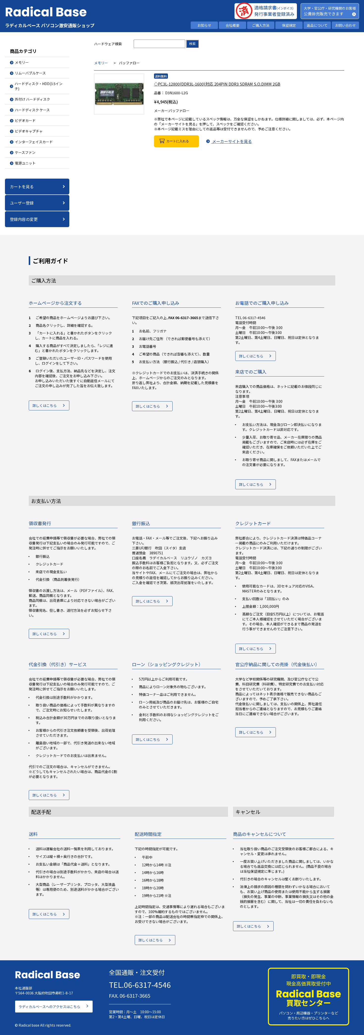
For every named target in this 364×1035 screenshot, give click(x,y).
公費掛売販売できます (323, 14)
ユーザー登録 (22, 203)
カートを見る (22, 186)
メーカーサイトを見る (231, 141)
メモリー (101, 62)
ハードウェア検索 (108, 43)
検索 (192, 44)
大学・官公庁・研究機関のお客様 (330, 8)
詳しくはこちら (44, 405)
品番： (159, 92)
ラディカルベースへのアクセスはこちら (49, 1006)
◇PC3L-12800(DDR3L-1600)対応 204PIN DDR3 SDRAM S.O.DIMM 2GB (217, 84)
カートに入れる (177, 141)
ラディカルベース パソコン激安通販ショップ (50, 25)
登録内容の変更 (24, 219)
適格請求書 (273, 7)
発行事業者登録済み (274, 14)
